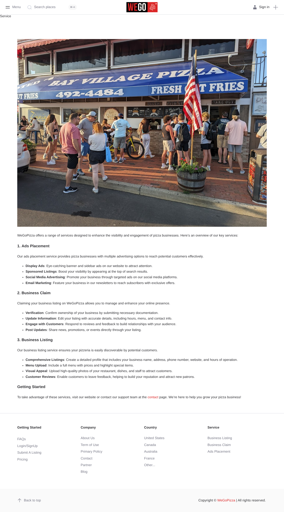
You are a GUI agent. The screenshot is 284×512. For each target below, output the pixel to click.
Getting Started (29, 427)
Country (150, 427)
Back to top (32, 500)
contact (153, 397)
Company (88, 427)
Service (213, 427)
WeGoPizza (226, 500)
